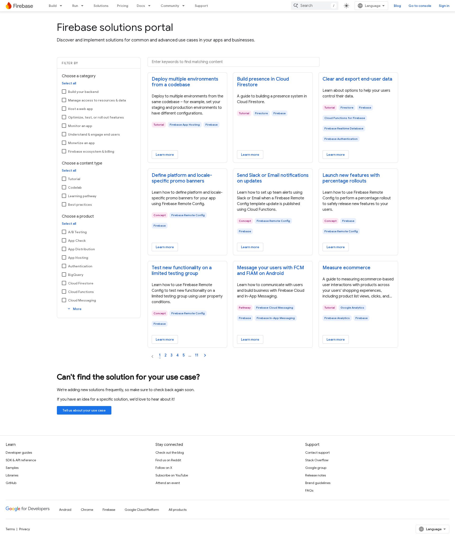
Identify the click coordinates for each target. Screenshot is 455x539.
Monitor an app (80, 126)
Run (75, 6)
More (74, 308)
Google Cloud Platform (142, 509)
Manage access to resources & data (97, 100)
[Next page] (205, 355)
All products (177, 509)
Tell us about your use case (84, 410)
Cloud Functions (81, 292)
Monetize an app (81, 143)
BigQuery (75, 275)
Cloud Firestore (80, 283)
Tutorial (74, 179)
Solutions (101, 6)
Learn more (165, 154)
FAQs (309, 490)
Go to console (420, 6)
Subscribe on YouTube (171, 475)
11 (196, 355)
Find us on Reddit (168, 460)
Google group (315, 468)
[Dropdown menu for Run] (83, 5)
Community (170, 6)
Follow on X (163, 468)
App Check (77, 240)
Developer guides (19, 452)
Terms (10, 529)
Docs (141, 6)
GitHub (11, 483)
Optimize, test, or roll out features (96, 117)
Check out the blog (169, 452)
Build (53, 6)
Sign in (444, 6)
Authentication (80, 266)
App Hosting (78, 258)
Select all (69, 83)
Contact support (317, 452)
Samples (12, 468)
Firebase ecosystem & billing (91, 151)
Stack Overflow (316, 460)
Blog (397, 6)
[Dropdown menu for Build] (62, 5)
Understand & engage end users (94, 134)
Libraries (12, 475)
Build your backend (83, 92)
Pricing (122, 6)
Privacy (24, 529)
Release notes (315, 475)
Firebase (109, 509)
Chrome (87, 509)
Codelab (75, 187)
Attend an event (167, 483)
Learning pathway (82, 196)
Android (65, 509)
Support (201, 6)
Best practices (80, 204)
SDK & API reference (21, 460)
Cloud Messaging (82, 300)
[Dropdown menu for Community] (185, 5)
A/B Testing (77, 232)
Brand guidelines (317, 483)
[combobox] (314, 5)
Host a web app (80, 109)
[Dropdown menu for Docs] (150, 5)
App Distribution (81, 249)
